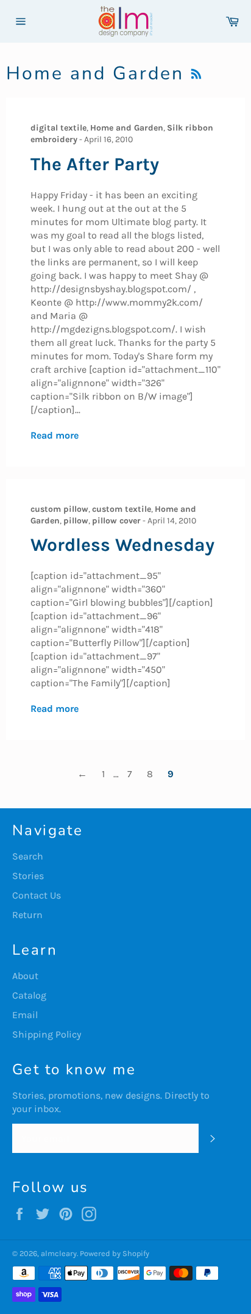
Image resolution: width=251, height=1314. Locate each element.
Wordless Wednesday (122, 545)
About (25, 976)
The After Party (94, 164)
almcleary (59, 1253)
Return (27, 915)
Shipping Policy (46, 1034)
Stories (28, 875)
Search (27, 856)
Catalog (29, 995)
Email (25, 1015)
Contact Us (36, 895)
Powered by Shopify (114, 1253)
